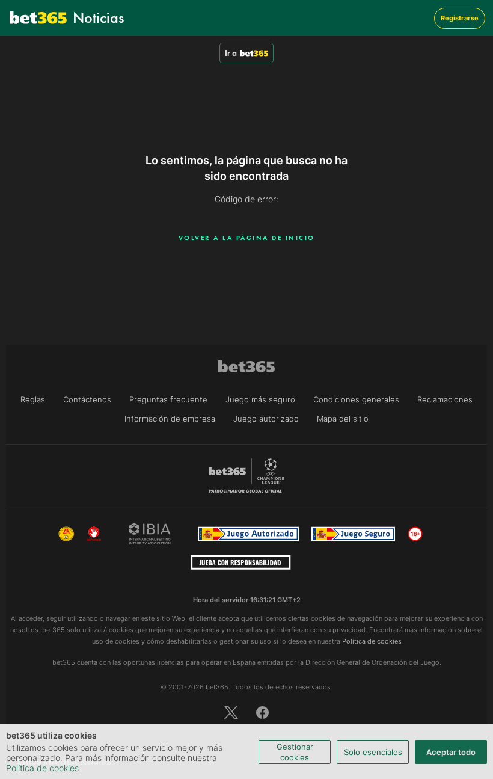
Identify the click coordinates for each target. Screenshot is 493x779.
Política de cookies (42, 768)
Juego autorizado (266, 418)
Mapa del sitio (343, 418)
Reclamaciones (445, 399)
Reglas (32, 399)
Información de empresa (169, 418)
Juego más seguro (260, 399)
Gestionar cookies (295, 752)
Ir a (231, 53)
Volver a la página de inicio (247, 237)
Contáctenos (87, 399)
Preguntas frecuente (168, 399)
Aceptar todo (451, 752)
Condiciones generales (356, 399)
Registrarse (460, 18)
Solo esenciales (373, 752)
